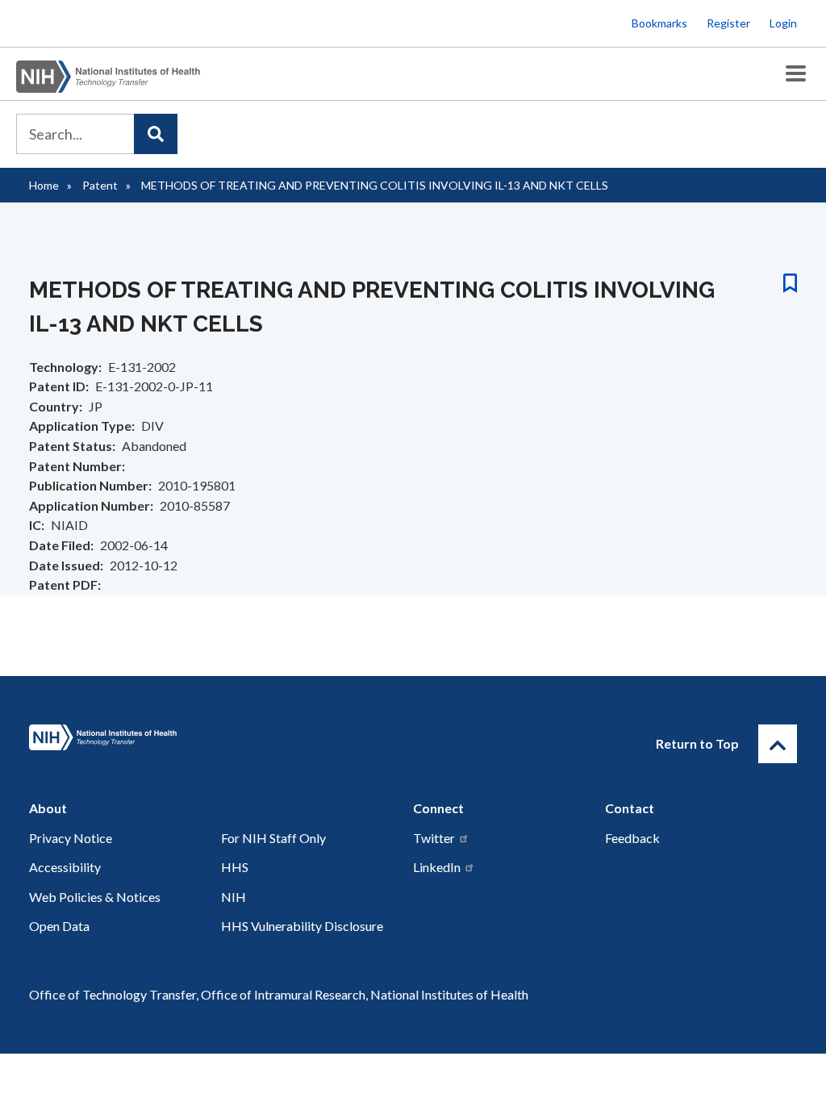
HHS (234, 867)
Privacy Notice (70, 837)
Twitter (434, 837)
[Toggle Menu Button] (796, 74)
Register (728, 23)
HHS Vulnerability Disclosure (302, 925)
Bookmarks (659, 23)
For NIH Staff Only (273, 837)
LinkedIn (437, 867)
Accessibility (65, 867)
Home (44, 185)
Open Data (59, 925)
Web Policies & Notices (95, 896)
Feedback (632, 837)
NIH (233, 896)
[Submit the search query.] (155, 134)
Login (783, 23)
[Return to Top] (777, 743)
